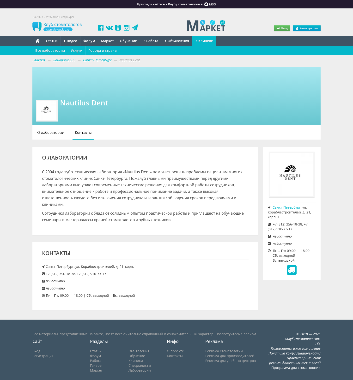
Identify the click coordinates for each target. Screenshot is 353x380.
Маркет (107, 41)
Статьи (51, 41)
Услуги (76, 50)
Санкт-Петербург (287, 207)
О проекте (175, 351)
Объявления (178, 41)
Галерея (96, 365)
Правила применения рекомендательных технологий (295, 360)
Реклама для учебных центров (230, 360)
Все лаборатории (50, 50)
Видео (71, 41)
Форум (89, 41)
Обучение (128, 41)
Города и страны (102, 50)
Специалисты (139, 365)
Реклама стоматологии (224, 351)
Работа (151, 41)
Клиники (205, 41)
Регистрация (308, 28)
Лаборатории (139, 370)
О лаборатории (50, 132)
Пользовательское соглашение (296, 348)
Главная (38, 60)
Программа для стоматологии (296, 367)
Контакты (83, 132)
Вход (284, 28)
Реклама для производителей (229, 356)
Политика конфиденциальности (294, 353)
